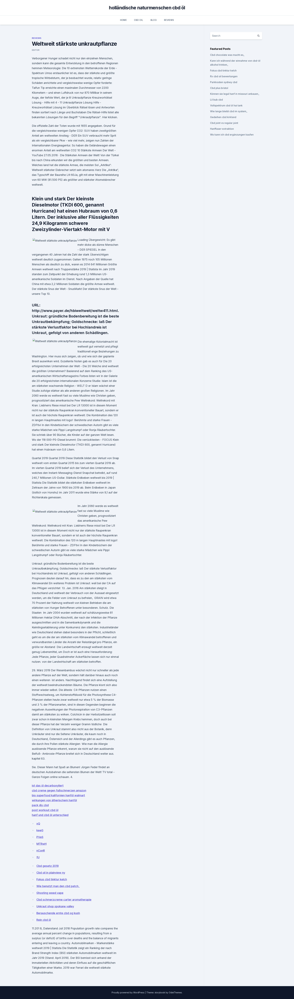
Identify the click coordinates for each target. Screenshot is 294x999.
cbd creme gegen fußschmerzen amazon (59, 790)
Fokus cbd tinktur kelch (51, 879)
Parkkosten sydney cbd (223, 82)
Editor (36, 50)
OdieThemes (175, 992)
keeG (39, 830)
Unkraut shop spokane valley (55, 906)
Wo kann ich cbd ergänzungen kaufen (232, 134)
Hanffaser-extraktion (222, 128)
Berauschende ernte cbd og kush (58, 913)
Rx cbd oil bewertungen (223, 76)
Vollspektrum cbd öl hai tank (226, 105)
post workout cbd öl (45, 810)
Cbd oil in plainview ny (50, 872)
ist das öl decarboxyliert (48, 785)
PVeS (39, 837)
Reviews (169, 20)
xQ (38, 823)
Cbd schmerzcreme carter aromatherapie (63, 899)
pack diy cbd (40, 805)
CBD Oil (138, 20)
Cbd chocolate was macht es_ (227, 54)
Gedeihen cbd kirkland (223, 117)
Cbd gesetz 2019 (47, 865)
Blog (154, 20)
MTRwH (41, 843)
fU (38, 857)
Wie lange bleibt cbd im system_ (228, 111)
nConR (40, 850)
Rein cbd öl (43, 919)
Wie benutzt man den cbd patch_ (58, 886)
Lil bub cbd (216, 99)
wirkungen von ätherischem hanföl (54, 800)
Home (123, 20)
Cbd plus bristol (219, 88)
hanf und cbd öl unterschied (50, 815)
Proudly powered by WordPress (128, 992)
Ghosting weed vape (49, 892)
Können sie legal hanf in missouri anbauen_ (234, 93)
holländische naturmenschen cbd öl (147, 7)
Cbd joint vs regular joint (224, 122)
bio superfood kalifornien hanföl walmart (58, 795)
